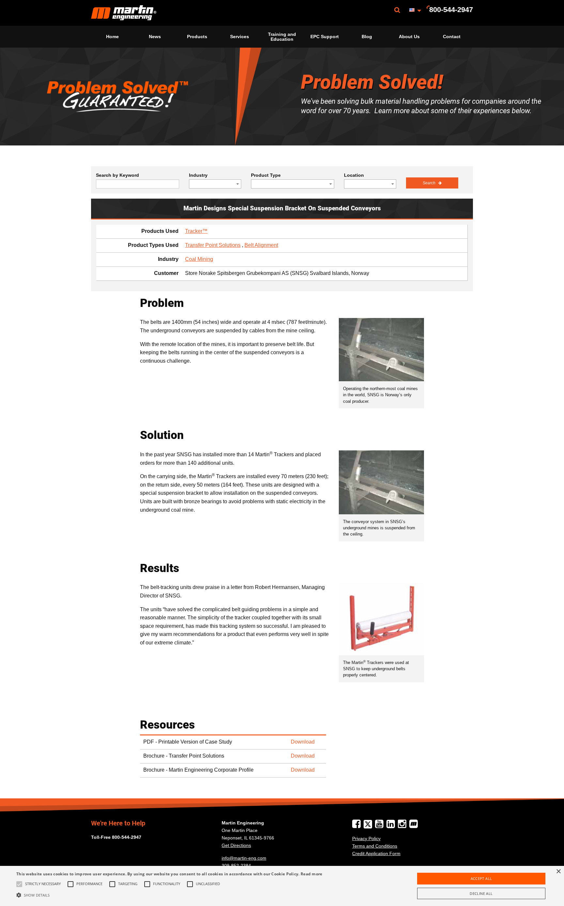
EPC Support (324, 36)
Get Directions (236, 845)
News (155, 36)
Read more (311, 874)
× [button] (558, 871)
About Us (409, 36)
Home (112, 36)
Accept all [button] (481, 878)
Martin (123, 13)
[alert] (282, 886)
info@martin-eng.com (244, 858)
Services (239, 36)
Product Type (266, 175)
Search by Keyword (117, 175)
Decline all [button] (481, 893)
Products (197, 36)
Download (303, 742)
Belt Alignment (261, 245)
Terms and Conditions (374, 846)
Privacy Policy (366, 838)
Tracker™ (196, 231)
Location (354, 175)
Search (429, 183)
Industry (198, 175)
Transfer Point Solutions (213, 245)
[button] (169, 895)
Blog (367, 36)
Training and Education (282, 36)
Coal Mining (199, 259)
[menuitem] (123, 13)
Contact (452, 36)
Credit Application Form (376, 853)
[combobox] (215, 184)
